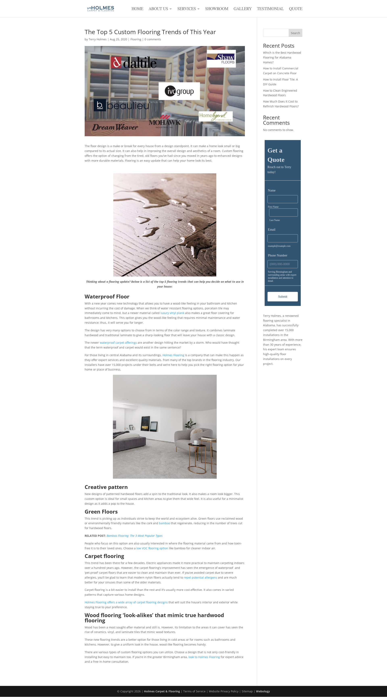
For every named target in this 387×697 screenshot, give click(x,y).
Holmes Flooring (173, 355)
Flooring (135, 39)
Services (186, 9)
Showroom (216, 9)
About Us (158, 9)
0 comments (153, 39)
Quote (295, 9)
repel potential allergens (200, 577)
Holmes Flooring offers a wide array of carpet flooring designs (126, 602)
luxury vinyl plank (172, 313)
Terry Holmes (98, 39)
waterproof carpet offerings (118, 342)
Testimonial (270, 9)
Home (137, 9)
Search (295, 33)
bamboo (164, 523)
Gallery (243, 9)
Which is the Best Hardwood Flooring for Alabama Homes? (282, 57)
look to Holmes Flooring (204, 657)
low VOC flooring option (152, 548)
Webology (263, 691)
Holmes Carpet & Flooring (162, 691)
